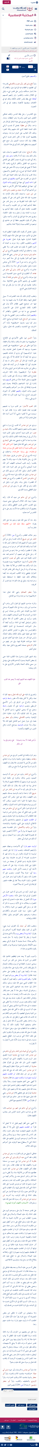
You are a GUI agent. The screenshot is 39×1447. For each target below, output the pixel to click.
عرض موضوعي (28, 38)
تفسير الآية (32, 1405)
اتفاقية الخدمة (22, 1420)
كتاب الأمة (29, 25)
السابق (10, 1391)
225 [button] (16, 67)
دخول (6, 2)
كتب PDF (30, 21)
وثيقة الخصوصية (32, 1420)
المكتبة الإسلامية (21, 15)
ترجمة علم (21, 1405)
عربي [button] (33, 2)
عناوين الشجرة (10, 1405)
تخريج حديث (32, 1409)
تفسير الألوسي (26, 48)
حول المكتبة (29, 29)
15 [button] (31, 67)
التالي (6, 1391)
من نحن (6, 1420)
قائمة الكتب (29, 34)
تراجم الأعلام (28, 42)
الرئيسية (33, 48)
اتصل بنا (13, 1420)
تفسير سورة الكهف (16, 48)
